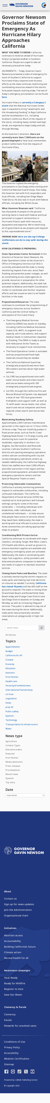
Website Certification (16, 1058)
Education (10, 668)
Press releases (13, 766)
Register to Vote (13, 989)
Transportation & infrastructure (22, 724)
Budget (9, 651)
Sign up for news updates (19, 904)
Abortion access (13, 935)
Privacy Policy (12, 1047)
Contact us (10, 898)
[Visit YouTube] (32, 1071)
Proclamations (13, 770)
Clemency (10, 1014)
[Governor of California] (22, 5)
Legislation (11, 698)
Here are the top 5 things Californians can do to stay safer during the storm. (25, 240)
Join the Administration (18, 909)
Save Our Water (13, 994)
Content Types (13, 745)
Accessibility (11, 1053)
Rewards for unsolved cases (20, 1025)
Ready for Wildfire (14, 983)
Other (8, 702)
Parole (8, 1020)
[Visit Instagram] (13, 1071)
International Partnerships (19, 689)
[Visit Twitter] (26, 1071)
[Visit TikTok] (19, 1071)
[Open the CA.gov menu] (44, 5)
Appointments (13, 646)
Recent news (12, 774)
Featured (10, 753)
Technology (11, 720)
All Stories (11, 634)
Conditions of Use (14, 1041)
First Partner (12, 677)
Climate (9, 659)
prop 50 (9, 707)
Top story (10, 782)
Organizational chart (16, 915)
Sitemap (9, 1064)
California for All (14, 655)
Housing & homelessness (18, 685)
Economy (10, 664)
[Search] (41, 627)
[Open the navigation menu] (5, 5)
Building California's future (20, 946)
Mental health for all (16, 957)
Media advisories (14, 761)
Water (9, 728)
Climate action (12, 952)
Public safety (12, 711)
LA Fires (10, 694)
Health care (11, 681)
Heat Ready (10, 977)
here (4, 97)
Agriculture (11, 741)
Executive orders (14, 749)
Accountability (12, 941)
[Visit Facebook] (6, 1071)
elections (10, 672)
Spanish (10, 715)
